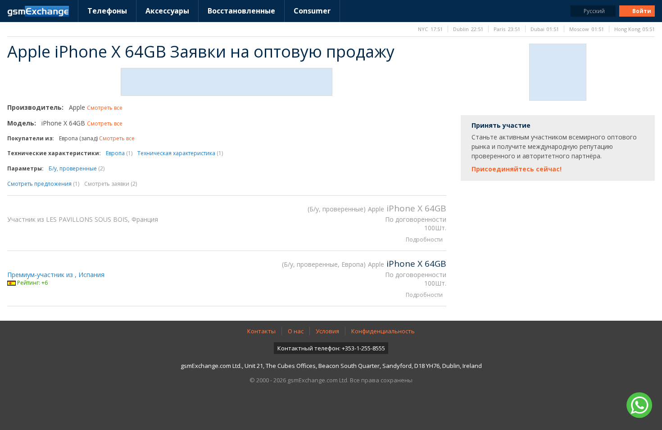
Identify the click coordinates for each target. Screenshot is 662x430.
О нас (296, 331)
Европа (119, 153)
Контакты (261, 331)
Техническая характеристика (180, 153)
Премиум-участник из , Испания (55, 274)
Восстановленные (241, 11)
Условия (327, 331)
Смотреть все (104, 108)
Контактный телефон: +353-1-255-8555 (331, 348)
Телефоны (107, 11)
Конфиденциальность (383, 331)
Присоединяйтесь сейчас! (517, 169)
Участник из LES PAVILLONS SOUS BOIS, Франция (82, 219)
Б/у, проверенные (76, 168)
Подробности (424, 239)
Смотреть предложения (43, 184)
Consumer (312, 11)
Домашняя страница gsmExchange (38, 11)
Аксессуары (167, 11)
